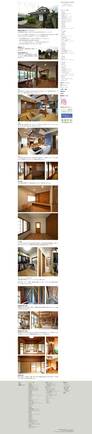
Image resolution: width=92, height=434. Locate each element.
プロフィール (66, 383)
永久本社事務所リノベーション (67, 51)
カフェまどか (64, 65)
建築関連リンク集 (64, 95)
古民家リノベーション (65, 82)
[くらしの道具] (66, 112)
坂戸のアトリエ (64, 80)
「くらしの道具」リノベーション (68, 73)
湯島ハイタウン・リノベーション (68, 75)
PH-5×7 (48, 400)
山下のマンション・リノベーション (35, 395)
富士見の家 (64, 31)
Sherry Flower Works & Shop (66, 20)
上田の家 (63, 67)
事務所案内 (62, 91)
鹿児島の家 (64, 43)
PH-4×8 (48, 401)
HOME (19, 382)
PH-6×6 (48, 399)
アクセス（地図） (67, 386)
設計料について (67, 390)
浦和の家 (63, 34)
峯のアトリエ (64, 45)
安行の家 (30, 413)
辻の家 (63, 32)
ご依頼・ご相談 (63, 89)
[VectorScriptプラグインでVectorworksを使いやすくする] (66, 117)
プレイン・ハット (64, 87)
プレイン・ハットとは (50, 398)
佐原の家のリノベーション (66, 21)
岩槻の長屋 (64, 26)
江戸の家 (63, 46)
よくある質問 (66, 391)
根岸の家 (63, 48)
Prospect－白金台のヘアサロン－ (67, 78)
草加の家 (63, 23)
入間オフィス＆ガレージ (66, 39)
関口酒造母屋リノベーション (67, 50)
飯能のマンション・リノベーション (35, 410)
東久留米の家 (64, 37)
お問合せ (62, 93)
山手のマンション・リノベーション (35, 414)
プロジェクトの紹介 (64, 10)
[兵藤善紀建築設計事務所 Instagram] (63, 104)
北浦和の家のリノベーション (67, 16)
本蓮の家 (30, 383)
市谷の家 (63, 56)
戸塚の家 (30, 392)
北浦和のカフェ (64, 15)
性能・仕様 (48, 402)
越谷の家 (63, 64)
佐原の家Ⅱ (64, 62)
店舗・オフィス (63, 84)
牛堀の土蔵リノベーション (66, 68)
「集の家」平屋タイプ (66, 72)
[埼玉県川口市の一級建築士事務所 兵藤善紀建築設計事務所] (67, 2)
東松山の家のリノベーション (33, 399)
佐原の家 (63, 77)
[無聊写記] (66, 122)
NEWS (19, 383)
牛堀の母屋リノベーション (66, 70)
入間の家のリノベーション (66, 13)
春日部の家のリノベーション (67, 18)
